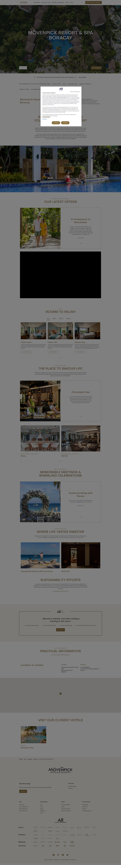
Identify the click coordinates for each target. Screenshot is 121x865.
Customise (56, 122)
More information (46, 117)
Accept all (65, 122)
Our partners (44, 118)
